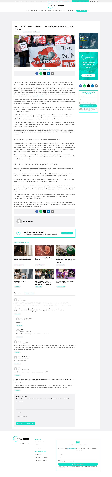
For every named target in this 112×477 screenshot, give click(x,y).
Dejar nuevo (29, 293)
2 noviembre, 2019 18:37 (25, 319)
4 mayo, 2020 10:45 (18, 382)
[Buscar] (88, 10)
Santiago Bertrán (60, 264)
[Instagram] (97, 1)
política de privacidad (90, 103)
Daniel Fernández (61, 286)
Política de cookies (40, 460)
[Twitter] (93, 1)
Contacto (38, 447)
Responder (17, 314)
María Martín (39, 286)
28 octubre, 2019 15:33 (23, 300)
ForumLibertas (27, 31)
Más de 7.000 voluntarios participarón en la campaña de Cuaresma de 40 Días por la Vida (43, 283)
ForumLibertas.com (19, 264)
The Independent (38, 96)
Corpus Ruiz (17, 286)
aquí (89, 109)
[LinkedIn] (95, 1)
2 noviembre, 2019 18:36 (23, 358)
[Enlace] (56, 6)
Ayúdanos (38, 444)
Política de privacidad (41, 457)
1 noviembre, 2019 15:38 (23, 342)
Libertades (37, 31)
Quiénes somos (39, 442)
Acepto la (88, 103)
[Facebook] (91, 1)
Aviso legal (38, 454)
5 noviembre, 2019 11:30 (25, 331)
